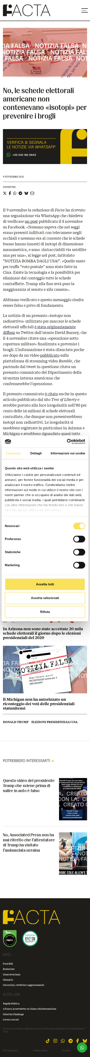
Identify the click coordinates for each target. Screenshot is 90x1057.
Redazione (9, 969)
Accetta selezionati (45, 598)
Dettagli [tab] (36, 453)
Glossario (8, 979)
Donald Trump (15, 722)
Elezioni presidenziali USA (54, 722)
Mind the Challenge (13, 1014)
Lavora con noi (11, 1019)
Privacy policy (10, 1050)
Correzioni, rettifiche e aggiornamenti (23, 985)
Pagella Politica (11, 1003)
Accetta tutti (45, 584)
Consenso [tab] (13, 453)
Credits (66, 1050)
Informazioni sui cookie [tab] (68, 453)
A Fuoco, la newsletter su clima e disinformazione (29, 1008)
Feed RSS (8, 963)
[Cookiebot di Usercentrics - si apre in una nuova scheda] (67, 441)
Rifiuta (45, 612)
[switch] (79, 539)
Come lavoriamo (11, 974)
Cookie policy (40, 1050)
